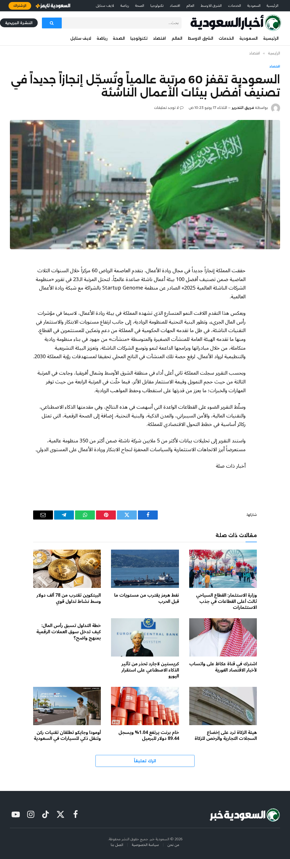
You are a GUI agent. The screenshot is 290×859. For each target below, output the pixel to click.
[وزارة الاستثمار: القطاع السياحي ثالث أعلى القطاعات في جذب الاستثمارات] (223, 569)
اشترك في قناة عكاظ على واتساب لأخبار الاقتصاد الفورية (223, 667)
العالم (190, 5)
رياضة (124, 5)
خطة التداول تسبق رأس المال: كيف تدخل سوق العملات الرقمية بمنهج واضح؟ (68, 632)
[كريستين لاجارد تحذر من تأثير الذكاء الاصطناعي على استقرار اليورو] (145, 637)
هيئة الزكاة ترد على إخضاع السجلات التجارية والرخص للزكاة (226, 736)
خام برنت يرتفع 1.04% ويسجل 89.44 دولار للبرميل (148, 736)
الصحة (139, 5)
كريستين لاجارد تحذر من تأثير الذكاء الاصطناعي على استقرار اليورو (150, 670)
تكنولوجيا (157, 5)
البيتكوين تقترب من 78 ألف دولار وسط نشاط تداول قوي (69, 598)
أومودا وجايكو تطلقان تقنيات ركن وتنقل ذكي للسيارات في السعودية (67, 736)
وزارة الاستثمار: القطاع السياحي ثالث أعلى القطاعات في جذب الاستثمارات (226, 601)
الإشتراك (19, 6)
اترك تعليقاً (145, 761)
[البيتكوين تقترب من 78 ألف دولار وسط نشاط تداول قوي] (67, 569)
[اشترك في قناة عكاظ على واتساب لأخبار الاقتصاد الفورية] (223, 637)
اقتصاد (175, 5)
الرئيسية (272, 5)
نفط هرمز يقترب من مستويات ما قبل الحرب (146, 598)
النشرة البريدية (19, 23)
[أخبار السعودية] (236, 22)
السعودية (254, 5)
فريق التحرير (243, 107)
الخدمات (234, 5)
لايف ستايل (105, 5)
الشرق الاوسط (211, 5)
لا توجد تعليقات (166, 107)
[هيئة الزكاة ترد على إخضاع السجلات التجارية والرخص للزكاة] (223, 706)
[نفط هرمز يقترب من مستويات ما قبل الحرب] (145, 569)
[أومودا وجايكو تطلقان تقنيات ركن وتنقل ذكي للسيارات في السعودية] (67, 706)
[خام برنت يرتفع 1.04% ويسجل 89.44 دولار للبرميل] (145, 706)
